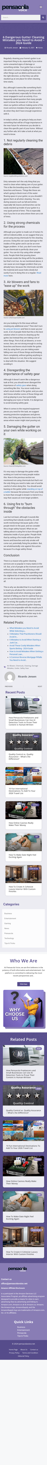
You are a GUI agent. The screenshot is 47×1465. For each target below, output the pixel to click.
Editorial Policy (23, 1356)
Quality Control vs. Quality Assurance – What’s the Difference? (21, 756)
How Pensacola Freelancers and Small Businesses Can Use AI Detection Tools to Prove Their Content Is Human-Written (23, 721)
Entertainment (10, 918)
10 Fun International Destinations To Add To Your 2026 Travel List (22, 791)
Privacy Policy (14, 1353)
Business (8, 913)
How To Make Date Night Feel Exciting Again (22, 856)
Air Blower (11, 666)
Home (40, 48)
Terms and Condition (30, 1353)
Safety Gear (24, 668)
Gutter (17, 668)
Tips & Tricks (9, 943)
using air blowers (13, 329)
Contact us (34, 1349)
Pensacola (8, 933)
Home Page (13, 1349)
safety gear (21, 385)
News (6, 928)
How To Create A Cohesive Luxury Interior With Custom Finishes (22, 889)
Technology (9, 938)
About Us (23, 1349)
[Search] (43, 17)
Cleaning (27, 666)
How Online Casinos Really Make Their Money (21, 824)
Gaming (7, 923)
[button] (41, 7)
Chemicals (20, 666)
